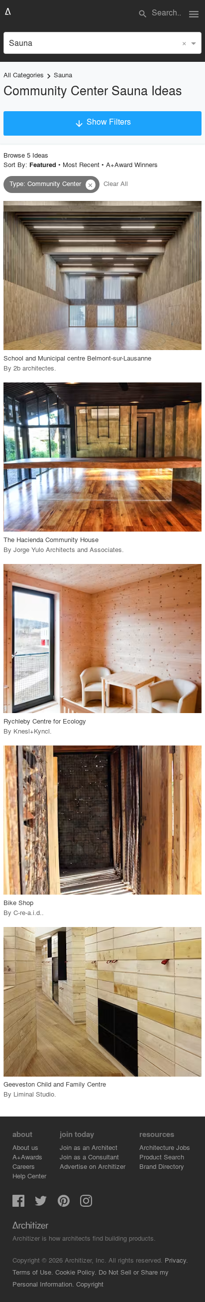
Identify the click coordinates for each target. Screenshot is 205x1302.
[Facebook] (18, 1203)
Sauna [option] (20, 42)
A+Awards (27, 1156)
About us (25, 1147)
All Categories (23, 74)
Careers (23, 1166)
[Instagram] (86, 1203)
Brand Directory (161, 1166)
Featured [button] (42, 164)
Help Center (29, 1175)
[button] (91, 185)
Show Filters (102, 122)
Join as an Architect (88, 1147)
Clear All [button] (115, 183)
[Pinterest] (64, 1203)
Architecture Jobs (164, 1147)
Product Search (161, 1156)
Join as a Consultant (89, 1156)
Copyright (89, 1284)
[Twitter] (41, 1203)
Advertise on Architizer (92, 1166)
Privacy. (176, 1260)
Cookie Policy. (76, 1272)
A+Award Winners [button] (132, 164)
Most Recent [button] (81, 164)
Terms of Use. (32, 1272)
